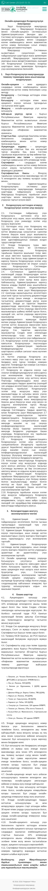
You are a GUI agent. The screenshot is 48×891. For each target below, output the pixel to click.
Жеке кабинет (33, 8)
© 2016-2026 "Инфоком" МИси (24, 881)
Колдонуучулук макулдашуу (24, 885)
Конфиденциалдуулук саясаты (24, 888)
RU (45, 2)
